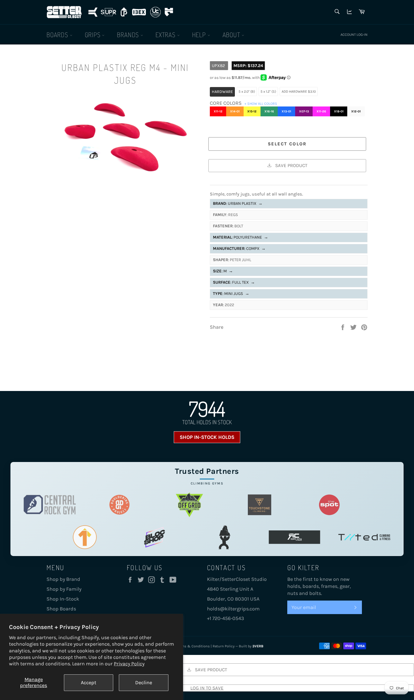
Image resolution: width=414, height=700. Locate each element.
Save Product (290, 165)
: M (223, 271)
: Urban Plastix (237, 203)
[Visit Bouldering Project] (119, 504)
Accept (88, 682)
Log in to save (207, 688)
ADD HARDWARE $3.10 (299, 91)
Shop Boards (61, 609)
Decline (143, 682)
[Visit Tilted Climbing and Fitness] (364, 537)
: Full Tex (234, 282)
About (232, 34)
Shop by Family (63, 589)
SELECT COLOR (287, 143)
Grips (93, 34)
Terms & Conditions (193, 646)
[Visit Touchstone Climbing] (259, 504)
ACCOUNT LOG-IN (354, 34)
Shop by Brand (63, 579)
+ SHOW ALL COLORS (260, 103)
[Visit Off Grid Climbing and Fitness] (189, 504)
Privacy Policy (129, 664)
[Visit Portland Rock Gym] (224, 537)
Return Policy (224, 646)
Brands (129, 34)
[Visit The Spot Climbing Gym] (329, 504)
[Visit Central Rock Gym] (50, 504)
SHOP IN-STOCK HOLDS (207, 437)
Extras (166, 34)
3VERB (257, 646)
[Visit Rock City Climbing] (294, 537)
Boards (58, 34)
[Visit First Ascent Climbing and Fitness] (84, 537)
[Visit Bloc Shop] (154, 537)
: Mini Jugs (231, 293)
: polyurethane (240, 237)
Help (200, 34)
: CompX (239, 248)
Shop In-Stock (62, 599)
